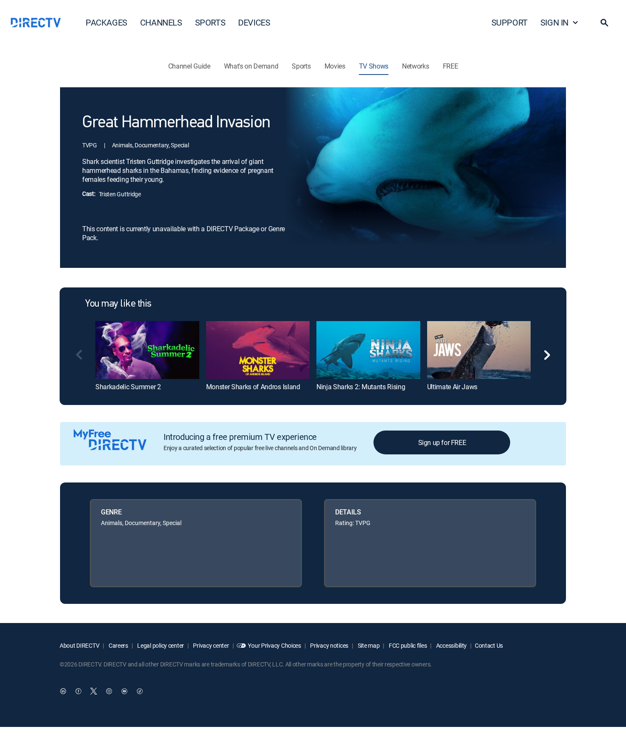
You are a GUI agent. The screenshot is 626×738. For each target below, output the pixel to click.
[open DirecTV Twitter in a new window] (93, 691)
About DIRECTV (79, 645)
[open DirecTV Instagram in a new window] (109, 691)
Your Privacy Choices (274, 645)
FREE (450, 66)
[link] (147, 350)
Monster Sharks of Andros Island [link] (253, 386)
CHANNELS (161, 22)
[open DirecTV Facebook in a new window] (78, 691)
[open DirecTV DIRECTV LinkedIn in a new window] (63, 691)
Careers (117, 645)
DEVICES (254, 22)
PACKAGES (106, 22)
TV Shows (373, 66)
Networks (415, 66)
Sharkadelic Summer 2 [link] (128, 386)
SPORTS (210, 22)
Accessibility (451, 645)
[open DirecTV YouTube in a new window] (124, 691)
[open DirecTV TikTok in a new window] (139, 691)
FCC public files (407, 645)
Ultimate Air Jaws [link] (452, 386)
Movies (334, 66)
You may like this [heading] (118, 304)
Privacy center (210, 645)
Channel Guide (189, 66)
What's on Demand (251, 66)
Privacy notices (329, 645)
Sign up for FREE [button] (442, 442)
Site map (367, 645)
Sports (301, 66)
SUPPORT (509, 22)
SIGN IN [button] (554, 22)
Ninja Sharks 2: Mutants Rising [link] (360, 386)
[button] (604, 22)
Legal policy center (160, 645)
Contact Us (489, 645)
